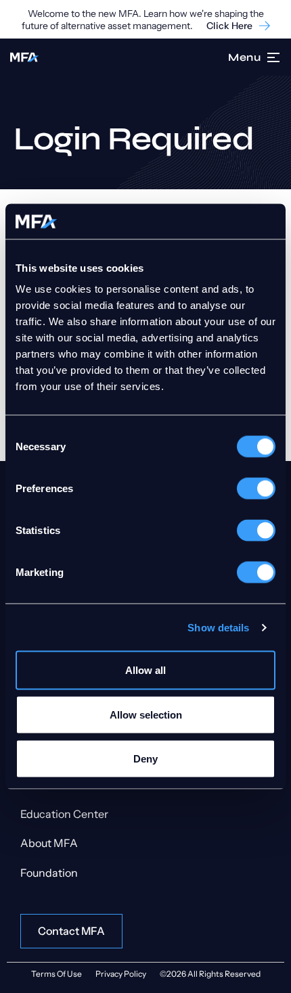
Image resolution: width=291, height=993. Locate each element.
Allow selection (146, 714)
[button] (274, 57)
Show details (218, 627)
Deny (145, 759)
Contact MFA (71, 931)
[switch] (256, 489)
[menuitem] (145, 814)
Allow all (145, 670)
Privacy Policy (120, 974)
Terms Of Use (56, 974)
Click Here (229, 26)
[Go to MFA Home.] (24, 57)
